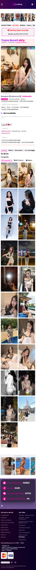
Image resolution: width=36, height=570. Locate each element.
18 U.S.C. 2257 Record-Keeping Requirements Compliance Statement (13, 566)
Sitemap (3, 537)
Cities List (3, 534)
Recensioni (19, 150)
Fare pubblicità (5, 515)
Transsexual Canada (24, 527)
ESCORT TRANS (6, 25)
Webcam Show (6, 133)
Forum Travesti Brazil (24, 532)
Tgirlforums (22, 530)
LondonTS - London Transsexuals (24, 518)
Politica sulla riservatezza (7, 522)
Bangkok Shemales (21, 42)
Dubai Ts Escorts (23, 535)
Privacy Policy (6, 562)
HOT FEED (15, 25)
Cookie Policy (4, 525)
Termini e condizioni (6, 520)
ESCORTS (3, 42)
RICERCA (22, 25)
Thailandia (11, 42)
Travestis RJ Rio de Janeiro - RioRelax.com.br (26, 522)
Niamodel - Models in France (26, 515)
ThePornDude (22, 540)
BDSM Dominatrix (6, 131)
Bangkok (5, 96)
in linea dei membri (16, 499)
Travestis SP (22, 525)
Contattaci (4, 517)
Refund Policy (4, 527)
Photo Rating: (8, 48)
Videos (29, 25)
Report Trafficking (5, 532)
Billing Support (5, 530)
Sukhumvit (15, 96)
